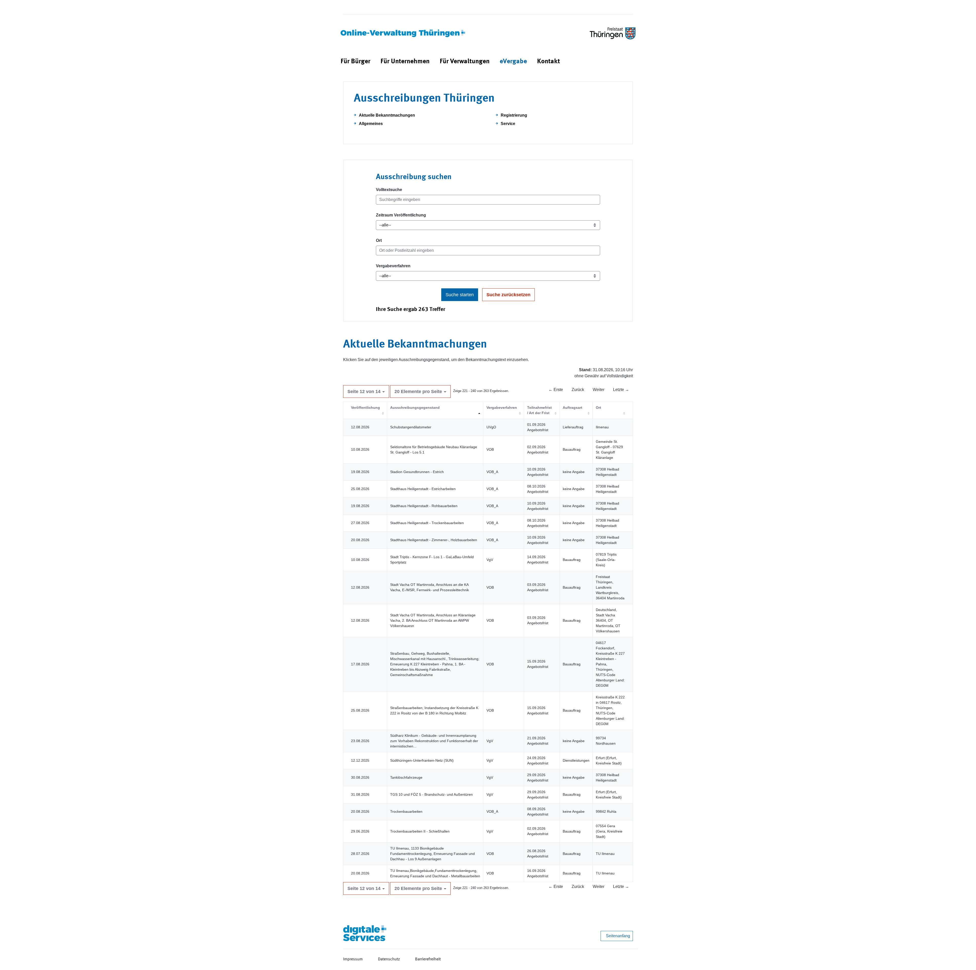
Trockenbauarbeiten (406, 811)
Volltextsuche (389, 189)
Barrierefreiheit (428, 959)
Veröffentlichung (365, 407)
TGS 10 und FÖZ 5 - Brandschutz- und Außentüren (431, 794)
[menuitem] (355, 62)
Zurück (578, 389)
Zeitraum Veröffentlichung (401, 215)
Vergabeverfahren (393, 266)
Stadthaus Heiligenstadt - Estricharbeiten (423, 489)
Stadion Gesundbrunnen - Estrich (417, 472)
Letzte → (621, 389)
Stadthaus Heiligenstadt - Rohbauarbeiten (424, 506)
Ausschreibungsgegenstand (415, 407)
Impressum (353, 959)
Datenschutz (389, 959)
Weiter (598, 389)
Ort (379, 240)
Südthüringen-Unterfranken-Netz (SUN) (422, 760)
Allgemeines (371, 123)
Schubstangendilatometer (410, 427)
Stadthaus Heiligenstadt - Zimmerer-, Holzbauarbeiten (433, 540)
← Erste (555, 389)
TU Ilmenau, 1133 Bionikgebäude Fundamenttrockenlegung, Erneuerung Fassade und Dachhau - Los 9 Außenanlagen (432, 853)
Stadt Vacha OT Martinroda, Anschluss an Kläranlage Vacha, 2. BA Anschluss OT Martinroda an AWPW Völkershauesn (433, 620)
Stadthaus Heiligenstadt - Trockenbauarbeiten (427, 523)
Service (508, 123)
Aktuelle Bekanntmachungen (387, 115)
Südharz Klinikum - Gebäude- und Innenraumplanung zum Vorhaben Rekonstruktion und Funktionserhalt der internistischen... (434, 740)
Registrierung (514, 115)
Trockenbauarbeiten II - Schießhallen (420, 831)
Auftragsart (572, 407)
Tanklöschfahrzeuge (406, 777)
